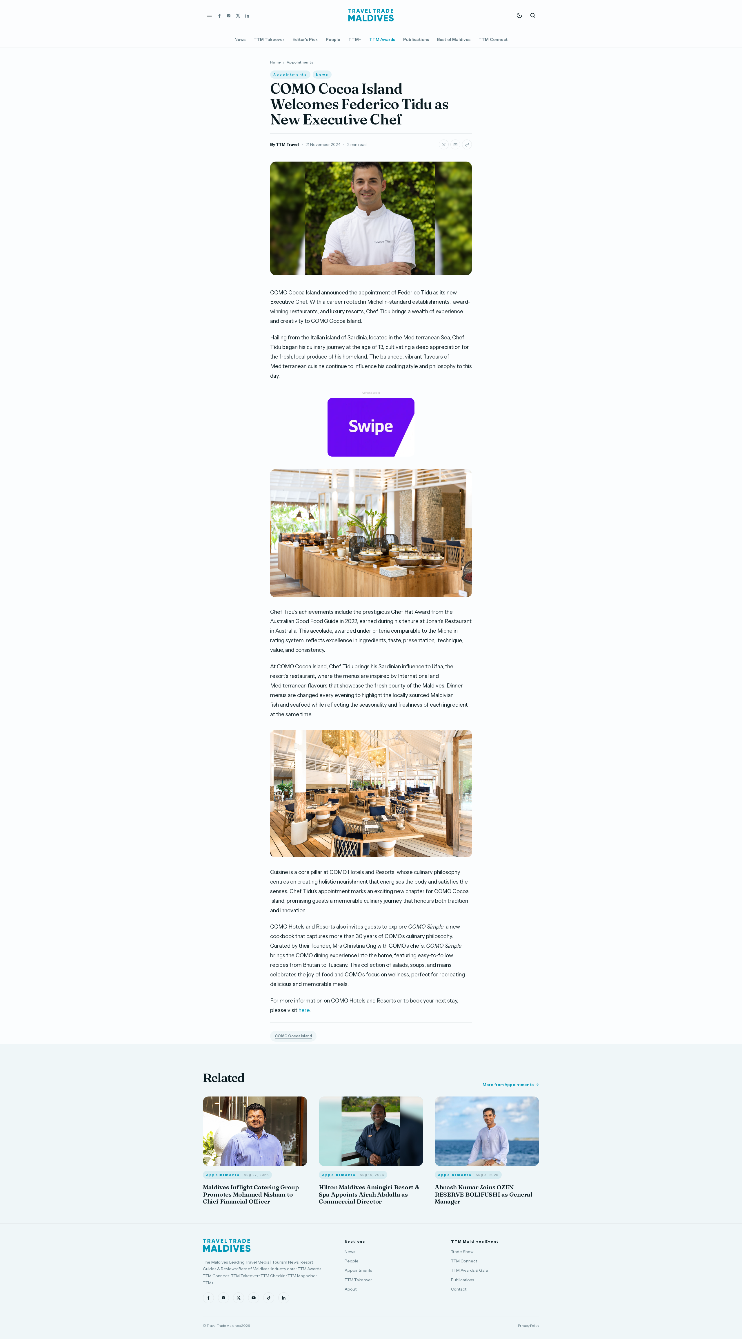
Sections (355, 1241)
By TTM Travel (284, 144)
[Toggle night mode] (519, 15)
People (333, 39)
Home (275, 62)
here (304, 1010)
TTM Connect (493, 39)
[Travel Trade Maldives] (227, 1245)
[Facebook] (219, 15)
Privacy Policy (528, 1325)
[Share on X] (444, 144)
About (351, 1289)
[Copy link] (467, 144)
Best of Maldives (453, 39)
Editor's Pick (305, 39)
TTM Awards (382, 39)
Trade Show (462, 1251)
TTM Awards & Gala (469, 1270)
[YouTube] (253, 1297)
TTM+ (354, 39)
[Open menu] (209, 15)
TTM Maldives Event (475, 1241)
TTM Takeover (269, 39)
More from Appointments (508, 1084)
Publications (416, 39)
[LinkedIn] (247, 15)
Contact (458, 1289)
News (239, 39)
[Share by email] (455, 144)
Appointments (300, 62)
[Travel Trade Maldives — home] (371, 15)
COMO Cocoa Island (293, 1036)
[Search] (532, 15)
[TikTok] (268, 1297)
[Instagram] (228, 15)
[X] (238, 15)
